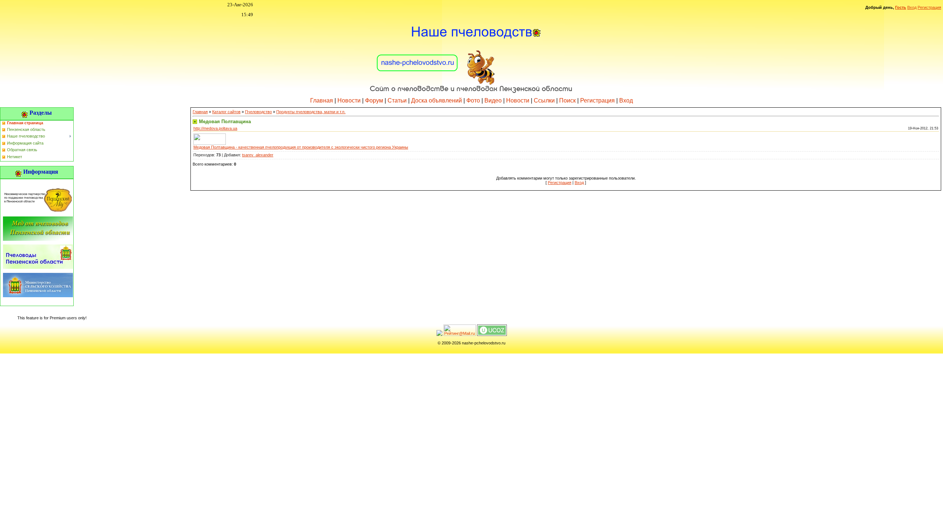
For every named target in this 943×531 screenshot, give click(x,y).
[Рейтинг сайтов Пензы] (439, 334)
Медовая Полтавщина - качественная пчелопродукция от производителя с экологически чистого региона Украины (300, 147)
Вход (911, 7)
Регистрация (929, 7)
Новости (349, 100)
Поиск (567, 100)
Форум (374, 100)
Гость (900, 7)
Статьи (397, 100)
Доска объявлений (436, 100)
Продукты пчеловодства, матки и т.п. (311, 112)
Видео (493, 100)
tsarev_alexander (257, 155)
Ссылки (544, 100)
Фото (473, 100)
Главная (321, 100)
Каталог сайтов (226, 112)
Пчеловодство (258, 112)
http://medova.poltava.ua (215, 128)
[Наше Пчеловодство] (471, 55)
